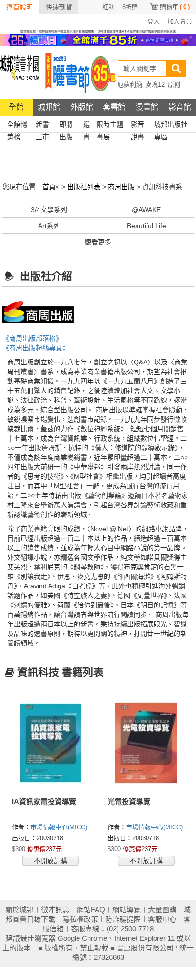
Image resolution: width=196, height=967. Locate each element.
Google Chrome (82, 938)
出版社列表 (83, 187)
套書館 (114, 107)
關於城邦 (19, 910)
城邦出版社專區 (170, 126)
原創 (174, 84)
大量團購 (162, 910)
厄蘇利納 (130, 84)
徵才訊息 (55, 910)
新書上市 (42, 126)
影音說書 (137, 126)
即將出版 (66, 126)
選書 (86, 126)
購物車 (175, 6)
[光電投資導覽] (145, 743)
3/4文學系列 (49, 209)
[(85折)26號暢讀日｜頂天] (98, 39)
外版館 (81, 107)
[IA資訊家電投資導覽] (50, 743)
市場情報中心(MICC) (58, 827)
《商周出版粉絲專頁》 (35, 348)
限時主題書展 (110, 126)
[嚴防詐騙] (98, 31)
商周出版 (121, 187)
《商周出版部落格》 (32, 338)
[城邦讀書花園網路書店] (19, 72)
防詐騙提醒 (123, 919)
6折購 (130, 6)
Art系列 (49, 226)
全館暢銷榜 (17, 126)
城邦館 (49, 107)
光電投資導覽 (129, 801)
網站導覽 (126, 910)
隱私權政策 (80, 919)
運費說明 (19, 7)
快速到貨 (59, 7)
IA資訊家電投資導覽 (44, 801)
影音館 (179, 107)
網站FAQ (91, 910)
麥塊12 (155, 84)
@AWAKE (146, 209)
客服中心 (162, 919)
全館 (16, 107)
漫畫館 (147, 107)
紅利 (108, 6)
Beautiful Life (146, 226)
